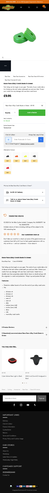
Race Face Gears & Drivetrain (36, 76)
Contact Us (6, 475)
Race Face (7, 76)
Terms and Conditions (9, 436)
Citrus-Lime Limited (31, 490)
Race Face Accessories (19, 76)
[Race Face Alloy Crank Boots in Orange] (16, 156)
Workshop (6, 454)
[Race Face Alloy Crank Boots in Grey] (34, 156)
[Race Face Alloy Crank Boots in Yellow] (25, 156)
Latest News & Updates (10, 457)
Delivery (5, 421)
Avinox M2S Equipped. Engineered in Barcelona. (24, 1)
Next (45, 368)
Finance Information (9, 427)
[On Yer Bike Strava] (34, 404)
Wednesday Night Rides (10, 460)
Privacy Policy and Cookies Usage (13, 439)
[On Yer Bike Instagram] (21, 404)
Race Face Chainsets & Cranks (13, 80)
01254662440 (9, 472)
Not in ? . (20, 144)
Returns (5, 433)
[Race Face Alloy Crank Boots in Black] (7, 156)
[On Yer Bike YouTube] (27, 404)
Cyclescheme (7, 430)
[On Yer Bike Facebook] (14, 404)
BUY (8, 161)
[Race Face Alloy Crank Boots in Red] (7, 168)
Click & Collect (7, 424)
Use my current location (8, 139)
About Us (5, 451)
